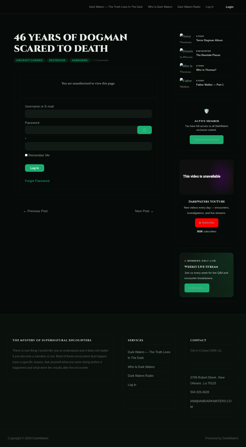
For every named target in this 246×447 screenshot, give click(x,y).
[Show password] (144, 130)
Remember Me (38, 155)
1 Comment (101, 60)
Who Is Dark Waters (160, 6)
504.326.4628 (199, 392)
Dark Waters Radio (189, 6)
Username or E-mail (39, 106)
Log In (210, 6)
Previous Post (35, 211)
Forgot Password (37, 181)
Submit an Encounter (206, 139)
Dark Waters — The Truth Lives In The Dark (116, 6)
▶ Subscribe (206, 222)
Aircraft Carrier (29, 60)
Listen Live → (197, 287)
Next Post (144, 211)
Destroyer (57, 60)
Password (32, 123)
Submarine (80, 60)
